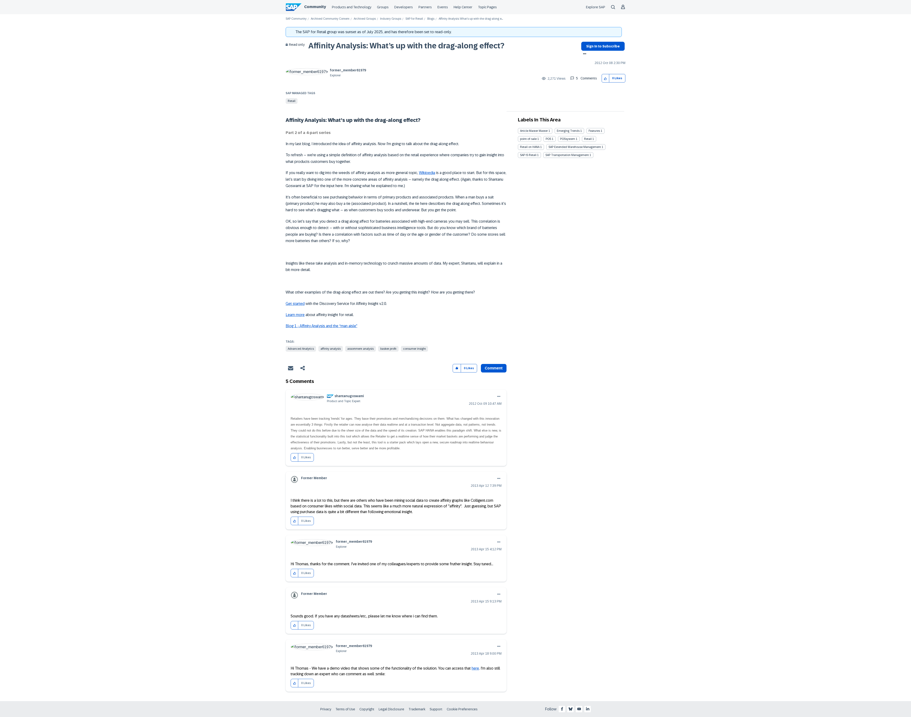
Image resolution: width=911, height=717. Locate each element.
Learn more (295, 315)
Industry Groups (390, 18)
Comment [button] (494, 368)
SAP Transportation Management (567, 155)
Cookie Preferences (462, 709)
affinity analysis (331, 348)
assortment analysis (360, 348)
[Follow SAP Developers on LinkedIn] (588, 709)
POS (548, 139)
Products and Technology (351, 7)
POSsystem (567, 139)
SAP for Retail (414, 18)
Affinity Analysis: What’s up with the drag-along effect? (406, 45)
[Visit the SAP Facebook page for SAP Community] (562, 709)
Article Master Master (534, 131)
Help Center (463, 7)
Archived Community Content (330, 18)
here (475, 668)
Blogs (430, 18)
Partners (425, 7)
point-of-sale (528, 139)
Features (594, 131)
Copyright (366, 709)
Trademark (417, 709)
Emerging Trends (568, 131)
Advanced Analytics (301, 348)
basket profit (388, 348)
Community (315, 7)
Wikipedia (427, 173)
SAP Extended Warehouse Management (574, 147)
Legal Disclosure (391, 709)
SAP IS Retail (528, 155)
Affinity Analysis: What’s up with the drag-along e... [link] (471, 18)
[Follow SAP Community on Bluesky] (570, 709)
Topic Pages (487, 7)
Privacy (325, 709)
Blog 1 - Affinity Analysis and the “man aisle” (321, 326)
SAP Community (296, 18)
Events (442, 7)
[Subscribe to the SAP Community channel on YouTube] (579, 709)
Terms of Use (345, 709)
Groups (383, 7)
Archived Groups (365, 18)
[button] (605, 78)
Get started (295, 304)
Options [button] (583, 54)
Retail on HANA (529, 147)
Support (436, 709)
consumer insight (414, 348)
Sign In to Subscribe (603, 46)
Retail (291, 101)
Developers (403, 7)
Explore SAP (595, 7)
